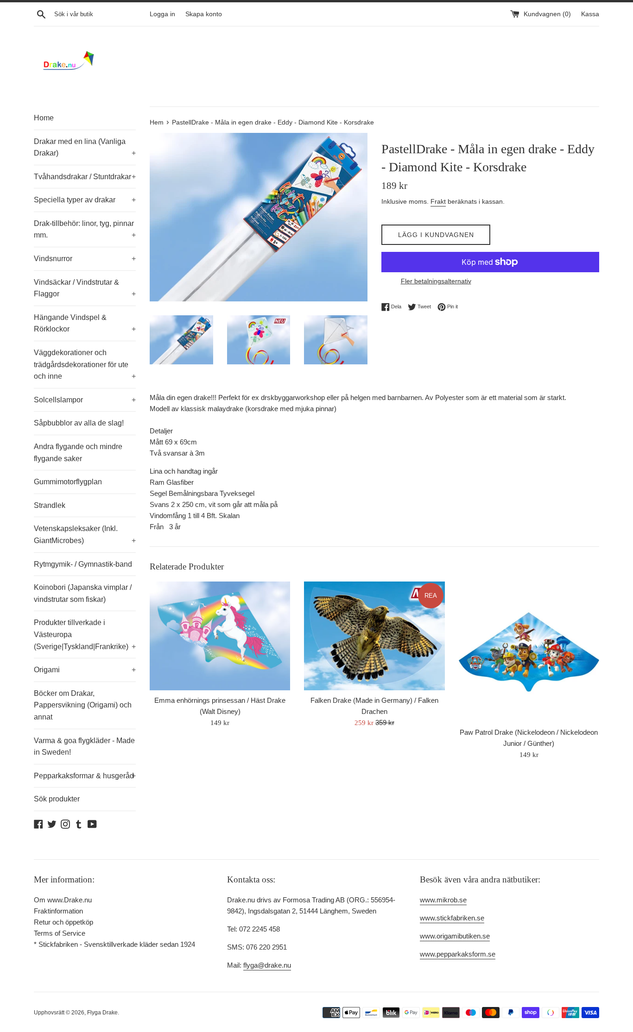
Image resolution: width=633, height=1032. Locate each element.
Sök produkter (57, 799)
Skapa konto (203, 14)
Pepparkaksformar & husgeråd (85, 776)
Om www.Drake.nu (63, 900)
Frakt (438, 201)
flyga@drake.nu (267, 965)
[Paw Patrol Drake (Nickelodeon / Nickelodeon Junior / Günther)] (529, 652)
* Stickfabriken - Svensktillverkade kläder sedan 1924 (114, 944)
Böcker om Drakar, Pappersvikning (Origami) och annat (83, 705)
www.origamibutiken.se (455, 936)
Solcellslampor (85, 400)
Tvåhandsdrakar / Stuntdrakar (85, 177)
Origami (85, 670)
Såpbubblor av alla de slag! (79, 423)
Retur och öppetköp (63, 922)
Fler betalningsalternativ (436, 281)
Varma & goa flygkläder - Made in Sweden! (84, 747)
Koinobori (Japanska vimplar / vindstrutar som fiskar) (83, 593)
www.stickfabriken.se (452, 918)
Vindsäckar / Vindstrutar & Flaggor (85, 288)
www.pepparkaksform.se (457, 954)
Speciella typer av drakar (85, 200)
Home (44, 118)
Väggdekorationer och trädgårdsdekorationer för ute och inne (85, 364)
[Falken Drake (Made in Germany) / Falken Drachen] (374, 636)
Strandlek (49, 505)
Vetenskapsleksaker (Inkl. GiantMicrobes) (85, 534)
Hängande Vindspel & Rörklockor (85, 323)
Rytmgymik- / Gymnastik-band (83, 564)
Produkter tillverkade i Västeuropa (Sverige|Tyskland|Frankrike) (85, 634)
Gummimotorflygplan (68, 482)
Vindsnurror (85, 259)
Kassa (590, 14)
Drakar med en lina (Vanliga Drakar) (85, 147)
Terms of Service (59, 933)
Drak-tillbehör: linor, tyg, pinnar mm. (85, 229)
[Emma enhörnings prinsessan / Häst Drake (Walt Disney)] (220, 636)
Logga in (162, 14)
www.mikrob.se (443, 900)
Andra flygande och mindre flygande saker (78, 453)
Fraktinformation (58, 911)
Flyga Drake (102, 1012)
